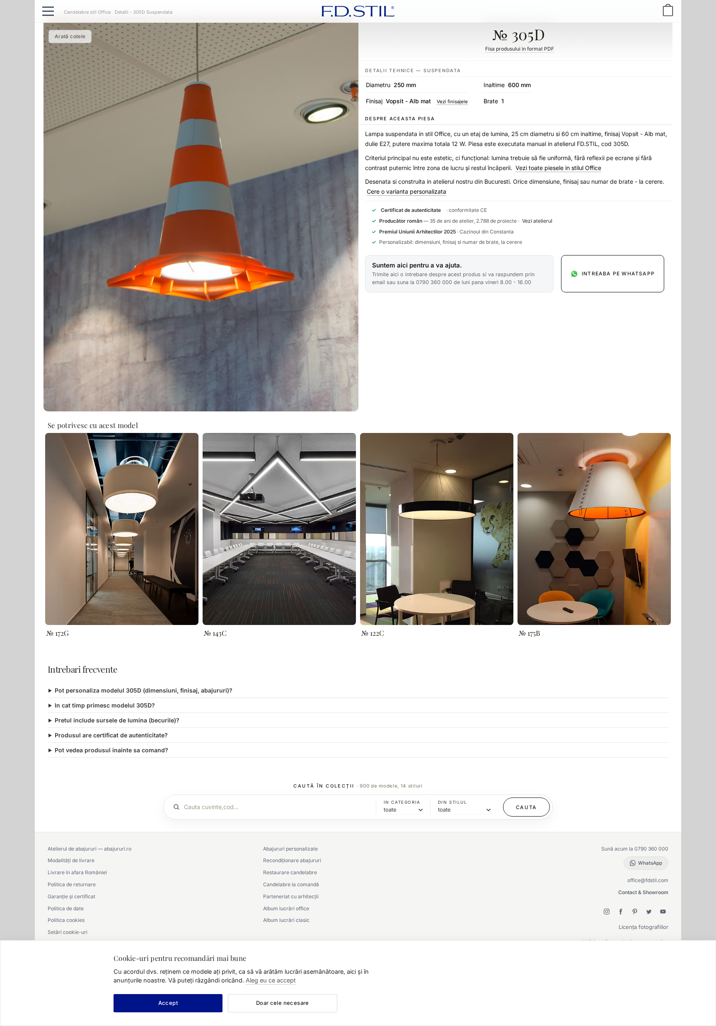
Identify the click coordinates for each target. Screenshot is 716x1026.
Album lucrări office (286, 908)
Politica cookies (66, 920)
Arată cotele (70, 36)
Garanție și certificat (71, 896)
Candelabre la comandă (291, 884)
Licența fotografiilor (643, 927)
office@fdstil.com (647, 880)
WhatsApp (650, 863)
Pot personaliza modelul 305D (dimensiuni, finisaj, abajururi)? (143, 690)
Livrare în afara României (77, 872)
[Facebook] (621, 911)
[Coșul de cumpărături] (668, 11)
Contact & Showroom (643, 892)
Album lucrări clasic (286, 920)
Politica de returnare (72, 884)
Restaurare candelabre (290, 872)
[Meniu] (48, 11)
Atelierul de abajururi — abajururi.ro (89, 849)
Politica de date (66, 908)
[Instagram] (606, 911)
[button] (459, 273)
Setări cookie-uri (67, 932)
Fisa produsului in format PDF (519, 49)
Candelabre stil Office (87, 12)
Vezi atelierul (537, 221)
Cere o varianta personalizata (406, 191)
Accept (168, 1002)
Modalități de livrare (71, 860)
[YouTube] (663, 911)
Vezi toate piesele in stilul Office (558, 167)
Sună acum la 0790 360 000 (634, 849)
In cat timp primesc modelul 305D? (105, 705)
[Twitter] (649, 911)
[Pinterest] (635, 911)
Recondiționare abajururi (292, 860)
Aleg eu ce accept (271, 980)
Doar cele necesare (282, 1002)
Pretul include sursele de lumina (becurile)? (117, 720)
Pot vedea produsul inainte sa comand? (111, 750)
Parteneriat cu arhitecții (291, 896)
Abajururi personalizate (290, 849)
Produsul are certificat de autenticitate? (111, 735)
